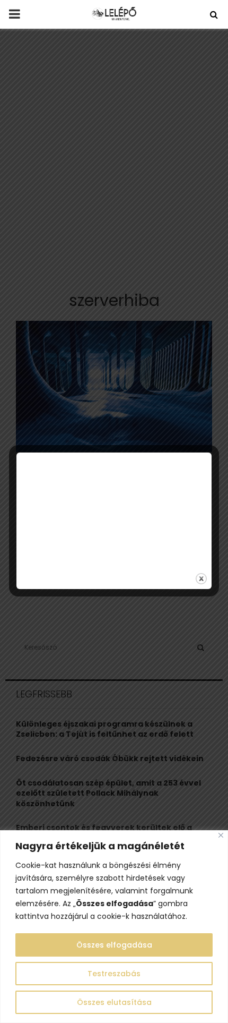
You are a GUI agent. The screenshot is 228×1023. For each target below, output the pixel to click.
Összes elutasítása (114, 1002)
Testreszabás (114, 973)
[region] (114, 926)
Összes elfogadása (114, 945)
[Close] (220, 835)
